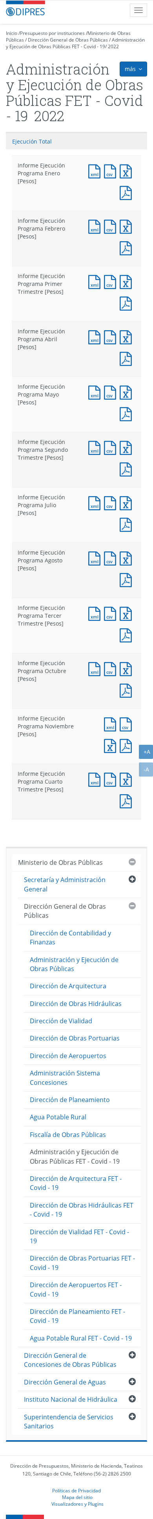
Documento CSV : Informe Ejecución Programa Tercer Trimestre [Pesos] (112, 613)
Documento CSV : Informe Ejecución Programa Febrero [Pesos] (112, 226)
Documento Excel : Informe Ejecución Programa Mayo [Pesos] (127, 391)
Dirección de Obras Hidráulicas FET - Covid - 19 (81, 1210)
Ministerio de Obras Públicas (60, 862)
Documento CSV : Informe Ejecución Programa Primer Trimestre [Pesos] (112, 281)
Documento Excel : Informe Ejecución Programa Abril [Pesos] (127, 336)
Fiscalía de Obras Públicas (68, 1134)
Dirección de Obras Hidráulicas (76, 1003)
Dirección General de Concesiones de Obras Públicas (70, 1360)
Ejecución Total (32, 141)
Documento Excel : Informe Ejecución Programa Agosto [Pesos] (127, 557)
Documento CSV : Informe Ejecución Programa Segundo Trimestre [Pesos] (112, 447)
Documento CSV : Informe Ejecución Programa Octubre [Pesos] (112, 668)
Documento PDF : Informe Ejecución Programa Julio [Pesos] (127, 524)
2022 (113, 46)
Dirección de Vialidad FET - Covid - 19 (79, 1236)
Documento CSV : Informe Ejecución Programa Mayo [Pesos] (112, 391)
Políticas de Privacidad (76, 1490)
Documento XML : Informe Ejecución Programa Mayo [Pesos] (96, 391)
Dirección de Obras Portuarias (75, 1038)
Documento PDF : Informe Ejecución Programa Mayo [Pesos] (127, 413)
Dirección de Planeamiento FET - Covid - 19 (77, 1316)
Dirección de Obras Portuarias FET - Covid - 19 (82, 1263)
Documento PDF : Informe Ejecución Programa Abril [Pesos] (127, 358)
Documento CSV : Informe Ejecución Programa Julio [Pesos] (112, 502)
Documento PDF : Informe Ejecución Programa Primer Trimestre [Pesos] (127, 302)
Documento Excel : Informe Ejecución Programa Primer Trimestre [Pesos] (127, 281)
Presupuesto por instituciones (52, 33)
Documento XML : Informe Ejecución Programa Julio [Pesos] (96, 502)
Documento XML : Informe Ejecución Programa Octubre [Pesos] (96, 668)
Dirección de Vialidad (61, 1021)
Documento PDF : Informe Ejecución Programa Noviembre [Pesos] (127, 745)
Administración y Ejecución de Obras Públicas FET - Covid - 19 (75, 43)
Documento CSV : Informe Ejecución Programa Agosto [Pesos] (112, 557)
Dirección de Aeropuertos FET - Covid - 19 (76, 1289)
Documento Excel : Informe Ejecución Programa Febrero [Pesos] (127, 226)
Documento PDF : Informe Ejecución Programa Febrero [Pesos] (127, 247)
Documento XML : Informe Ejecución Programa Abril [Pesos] (96, 336)
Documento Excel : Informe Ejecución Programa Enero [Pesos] (127, 170)
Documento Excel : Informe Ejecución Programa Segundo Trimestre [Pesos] (127, 447)
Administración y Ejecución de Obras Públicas (74, 964)
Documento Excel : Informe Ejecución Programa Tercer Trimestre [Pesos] (127, 613)
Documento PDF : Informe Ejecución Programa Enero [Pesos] (127, 192)
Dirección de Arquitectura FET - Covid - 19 (76, 1183)
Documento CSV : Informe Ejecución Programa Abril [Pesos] (112, 336)
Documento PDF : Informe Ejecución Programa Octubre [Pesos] (127, 690)
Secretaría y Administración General (65, 884)
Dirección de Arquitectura (68, 986)
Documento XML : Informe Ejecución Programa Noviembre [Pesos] (112, 723)
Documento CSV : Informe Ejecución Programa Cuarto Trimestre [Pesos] (112, 779)
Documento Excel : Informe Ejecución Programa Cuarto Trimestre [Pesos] (127, 779)
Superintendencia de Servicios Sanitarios (68, 1421)
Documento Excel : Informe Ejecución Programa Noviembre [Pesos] (112, 745)
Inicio (11, 33)
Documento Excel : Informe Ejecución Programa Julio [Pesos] (127, 502)
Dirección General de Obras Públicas (68, 39)
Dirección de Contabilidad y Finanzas (70, 937)
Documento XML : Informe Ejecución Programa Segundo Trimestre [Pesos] (96, 447)
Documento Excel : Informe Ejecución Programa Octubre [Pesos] (127, 668)
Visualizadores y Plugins (77, 1504)
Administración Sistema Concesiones (65, 1077)
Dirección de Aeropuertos (68, 1055)
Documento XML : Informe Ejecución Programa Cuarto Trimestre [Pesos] (96, 779)
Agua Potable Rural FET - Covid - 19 (81, 1338)
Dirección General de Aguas (65, 1382)
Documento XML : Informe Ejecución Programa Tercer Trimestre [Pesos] (96, 613)
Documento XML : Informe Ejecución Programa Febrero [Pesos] (96, 226)
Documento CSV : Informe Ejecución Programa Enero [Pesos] (112, 170)
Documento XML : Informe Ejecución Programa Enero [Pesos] (96, 170)
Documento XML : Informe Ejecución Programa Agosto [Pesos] (96, 557)
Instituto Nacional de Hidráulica (70, 1399)
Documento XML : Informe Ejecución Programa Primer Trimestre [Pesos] (96, 281)
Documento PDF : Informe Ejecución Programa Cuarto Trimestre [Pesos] (127, 800)
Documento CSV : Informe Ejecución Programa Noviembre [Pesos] (127, 723)
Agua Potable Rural (58, 1117)
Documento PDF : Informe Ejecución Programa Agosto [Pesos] (127, 579)
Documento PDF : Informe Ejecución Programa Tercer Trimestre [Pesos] (127, 634)
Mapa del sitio (77, 1497)
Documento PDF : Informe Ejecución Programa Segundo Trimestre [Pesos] (127, 468)
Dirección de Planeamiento (70, 1099)
